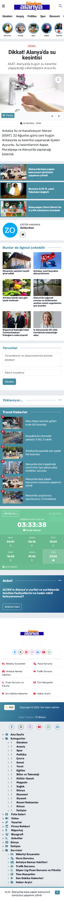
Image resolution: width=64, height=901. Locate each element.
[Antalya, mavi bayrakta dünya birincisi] (47, 260)
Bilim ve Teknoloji (27, 774)
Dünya (20, 790)
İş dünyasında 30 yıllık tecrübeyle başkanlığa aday (45, 333)
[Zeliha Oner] (10, 229)
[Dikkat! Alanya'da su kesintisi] (32, 93)
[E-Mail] (22, 234)
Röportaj (17, 830)
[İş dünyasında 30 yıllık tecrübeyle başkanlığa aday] (47, 319)
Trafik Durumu (44, 671)
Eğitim (20, 770)
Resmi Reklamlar (27, 802)
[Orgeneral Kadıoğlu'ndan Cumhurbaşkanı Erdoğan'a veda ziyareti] (17, 319)
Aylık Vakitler (11, 567)
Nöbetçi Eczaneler (15, 663)
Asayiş (20, 16)
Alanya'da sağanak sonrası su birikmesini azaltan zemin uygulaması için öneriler (47, 301)
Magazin (21, 782)
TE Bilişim (40, 717)
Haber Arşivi (44, 693)
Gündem (7, 16)
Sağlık (20, 786)
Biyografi (17, 834)
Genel (32, 46)
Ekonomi (54, 16)
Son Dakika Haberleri (16, 693)
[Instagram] (32, 652)
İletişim (21, 810)
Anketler (17, 838)
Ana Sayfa (17, 734)
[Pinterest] (26, 652)
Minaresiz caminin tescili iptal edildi (16, 272)
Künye (20, 806)
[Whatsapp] (49, 652)
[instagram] (30, 727)
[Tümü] (59, 400)
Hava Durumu (45, 663)
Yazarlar (16, 822)
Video (15, 818)
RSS (10, 707)
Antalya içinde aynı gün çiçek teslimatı (15, 299)
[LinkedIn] (37, 652)
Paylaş (9, 115)
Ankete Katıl (12, 606)
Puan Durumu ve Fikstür (13, 684)
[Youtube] (43, 652)
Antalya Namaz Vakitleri (12, 673)
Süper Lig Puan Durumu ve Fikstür (38, 870)
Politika (32, 16)
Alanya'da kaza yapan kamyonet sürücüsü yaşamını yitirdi (31, 893)
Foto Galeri (18, 814)
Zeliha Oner (27, 227)
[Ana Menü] (3, 6)
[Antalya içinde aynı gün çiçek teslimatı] (17, 287)
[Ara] (60, 6)
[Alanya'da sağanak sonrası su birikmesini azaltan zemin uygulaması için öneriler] (47, 287)
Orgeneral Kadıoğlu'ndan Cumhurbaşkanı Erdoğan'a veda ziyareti (16, 333)
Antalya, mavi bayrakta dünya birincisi (45, 272)
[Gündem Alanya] (32, 6)
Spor (43, 16)
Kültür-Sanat (25, 778)
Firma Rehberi (20, 826)
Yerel (19, 766)
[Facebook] (14, 652)
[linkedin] (57, 727)
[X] (20, 652)
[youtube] (39, 727)
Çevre (20, 758)
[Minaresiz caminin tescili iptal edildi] (17, 260)
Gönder (9, 381)
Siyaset (21, 798)
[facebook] (11, 727)
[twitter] (21, 727)
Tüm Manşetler (45, 682)
